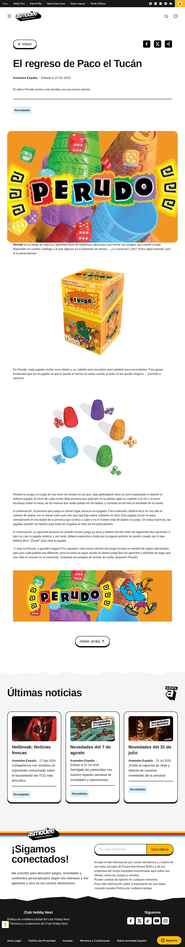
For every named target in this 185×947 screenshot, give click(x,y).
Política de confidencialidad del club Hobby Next (38, 919)
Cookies (68, 940)
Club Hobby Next (38, 912)
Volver (27, 44)
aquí (153, 870)
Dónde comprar (77, 3)
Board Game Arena (56, 3)
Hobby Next (19, 3)
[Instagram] (155, 3)
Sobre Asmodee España (131, 940)
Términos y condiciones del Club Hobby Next (38, 923)
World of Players (98, 3)
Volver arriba (90, 641)
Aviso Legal (14, 940)
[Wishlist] (175, 16)
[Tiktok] (165, 3)
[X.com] (160, 3)
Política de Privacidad (42, 940)
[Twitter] (139, 920)
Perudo (18, 244)
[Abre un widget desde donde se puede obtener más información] (169, 940)
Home (5, 3)
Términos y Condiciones (95, 940)
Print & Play (36, 3)
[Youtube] (170, 3)
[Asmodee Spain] (28, 16)
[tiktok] (148, 920)
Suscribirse (160, 849)
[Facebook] (150, 3)
